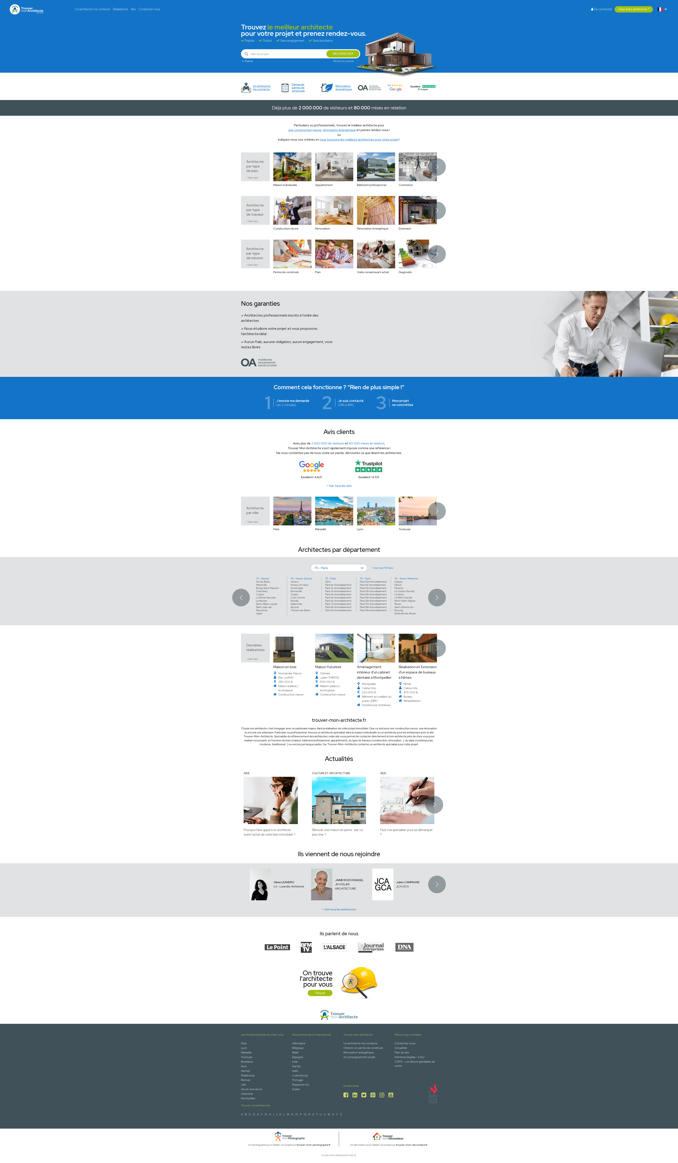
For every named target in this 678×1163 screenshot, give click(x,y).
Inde (295, 1061)
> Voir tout (252, 177)
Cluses (294, 594)
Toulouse (246, 1057)
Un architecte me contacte (92, 9)
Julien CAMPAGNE (408, 882)
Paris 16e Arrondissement (373, 600)
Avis (133, 9)
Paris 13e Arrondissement (373, 591)
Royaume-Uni (300, 1084)
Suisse (296, 1089)
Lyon (244, 1048)
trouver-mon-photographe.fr (314, 1144)
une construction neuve (304, 130)
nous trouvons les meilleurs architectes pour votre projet (359, 139)
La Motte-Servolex (266, 597)
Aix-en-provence (251, 1089)
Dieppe (398, 581)
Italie (295, 1071)
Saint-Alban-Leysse (266, 603)
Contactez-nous (149, 9)
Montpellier (248, 1098)
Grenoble (247, 1094)
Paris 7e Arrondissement (338, 603)
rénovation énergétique (339, 130)
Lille (243, 1084)
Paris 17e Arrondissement (373, 603)
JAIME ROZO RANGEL (349, 880)
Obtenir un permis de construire (363, 1048)
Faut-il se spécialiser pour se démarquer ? (406, 832)
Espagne (297, 1057)
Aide (247, 773)
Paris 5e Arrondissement (338, 597)
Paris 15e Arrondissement (373, 597)
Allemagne (298, 1043)
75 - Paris (330, 578)
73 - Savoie (262, 578)
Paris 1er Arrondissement (338, 584)
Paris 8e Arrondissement (338, 607)
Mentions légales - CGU (409, 1057)
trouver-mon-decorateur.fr (411, 1144)
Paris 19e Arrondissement (373, 610)
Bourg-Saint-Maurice (267, 588)
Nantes (245, 1071)
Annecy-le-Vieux (299, 584)
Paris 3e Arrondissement (338, 591)
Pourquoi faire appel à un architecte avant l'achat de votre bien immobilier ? (269, 832)
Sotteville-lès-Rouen (405, 613)
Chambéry (262, 591)
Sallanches (296, 603)
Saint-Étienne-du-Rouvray (404, 608)
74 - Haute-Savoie (301, 578)
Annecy (295, 581)
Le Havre (399, 594)
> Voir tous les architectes (339, 909)
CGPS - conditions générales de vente (415, 1064)
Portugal (297, 1080)
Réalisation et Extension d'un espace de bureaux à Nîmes (418, 672)
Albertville (261, 584)
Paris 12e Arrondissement (373, 588)
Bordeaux (247, 1061)
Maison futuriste (328, 667)
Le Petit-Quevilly (403, 597)
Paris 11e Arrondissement (373, 584)
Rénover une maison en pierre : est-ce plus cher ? (337, 832)
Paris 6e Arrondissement (338, 600)
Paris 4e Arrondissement (338, 594)
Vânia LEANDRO (284, 882)
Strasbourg (247, 1075)
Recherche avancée (343, 61)
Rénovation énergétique (358, 1052)
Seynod (295, 607)
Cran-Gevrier (298, 597)
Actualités (401, 1048)
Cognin (260, 594)
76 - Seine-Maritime (406, 578)
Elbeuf (398, 584)
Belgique (297, 1048)
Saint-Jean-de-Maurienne (264, 608)
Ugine (259, 613)
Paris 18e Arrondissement (373, 607)
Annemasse (297, 588)
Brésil (295, 1052)
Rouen (397, 603)
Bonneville (296, 591)
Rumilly (295, 600)
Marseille (246, 1052)
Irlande (296, 1066)
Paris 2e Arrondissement (338, 588)
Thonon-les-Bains (300, 610)
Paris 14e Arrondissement (373, 594)
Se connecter (602, 9)
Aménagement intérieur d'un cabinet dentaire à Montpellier (374, 672)
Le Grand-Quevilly (404, 591)
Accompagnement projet (359, 1057)
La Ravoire (261, 600)
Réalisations (120, 9)
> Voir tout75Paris (382, 568)
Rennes (245, 1080)
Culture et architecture (331, 773)
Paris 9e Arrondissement (338, 610)
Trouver (320, 993)
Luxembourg (300, 1075)
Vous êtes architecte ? (633, 9)
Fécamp (398, 588)
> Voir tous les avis (339, 486)
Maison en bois (284, 667)
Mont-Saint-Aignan (404, 600)
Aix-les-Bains (263, 581)
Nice (244, 1066)
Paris (327, 581)
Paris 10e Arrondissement (373, 581)
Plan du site (402, 1052)
